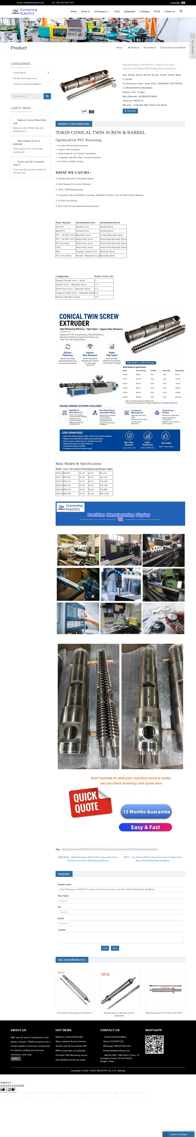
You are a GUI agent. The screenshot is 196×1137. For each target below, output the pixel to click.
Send (105, 948)
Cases (117, 11)
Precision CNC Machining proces (71, 1055)
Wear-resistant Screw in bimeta (71, 1041)
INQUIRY (131, 111)
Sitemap (121, 1070)
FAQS (157, 11)
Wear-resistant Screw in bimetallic (26, 142)
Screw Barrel (149, 47)
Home (74, 11)
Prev (61, 85)
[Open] (192, 46)
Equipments (129, 11)
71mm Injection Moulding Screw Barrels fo (74, 1013)
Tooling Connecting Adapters (27, 84)
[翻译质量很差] (11, 1090)
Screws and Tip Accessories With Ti (28, 163)
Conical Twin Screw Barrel (172, 47)
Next (114, 85)
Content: (62, 930)
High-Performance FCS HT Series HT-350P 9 (164, 1013)
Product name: (65, 884)
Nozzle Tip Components (25, 78)
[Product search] (47, 96)
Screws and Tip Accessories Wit (71, 1046)
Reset (115, 948)
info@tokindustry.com (119, 1050)
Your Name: (63, 896)
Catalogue (144, 11)
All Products (100, 11)
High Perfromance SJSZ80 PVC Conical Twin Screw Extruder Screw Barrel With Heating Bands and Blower (109, 849)
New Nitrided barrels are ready (70, 1060)
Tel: (59, 907)
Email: (61, 918)
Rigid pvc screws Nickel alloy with (30, 122)
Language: (175, 2)
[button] (108, 11)
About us (85, 11)
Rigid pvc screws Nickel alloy (69, 1037)
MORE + (15, 1059)
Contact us (169, 11)
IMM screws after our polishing (70, 1050)
